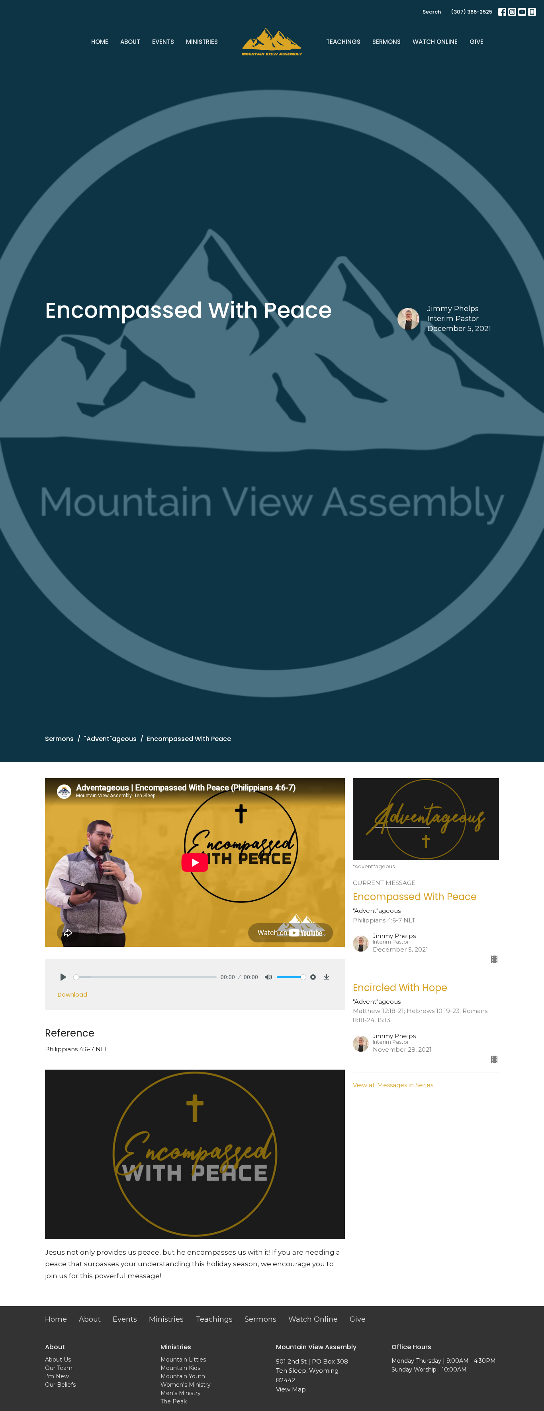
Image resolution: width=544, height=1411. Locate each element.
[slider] (145, 977)
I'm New (57, 1376)
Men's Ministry (180, 1393)
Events (163, 41)
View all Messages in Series (393, 1085)
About (130, 41)
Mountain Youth (182, 1376)
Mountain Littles (183, 1359)
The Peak (173, 1401)
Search (432, 12)
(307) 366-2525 (471, 12)
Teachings (343, 41)
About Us (58, 1359)
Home (99, 41)
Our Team (58, 1368)
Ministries (202, 41)
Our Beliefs (60, 1384)
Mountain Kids (180, 1368)
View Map (291, 1389)
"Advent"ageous (110, 738)
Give (476, 41)
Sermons (386, 41)
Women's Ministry (185, 1384)
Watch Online (435, 41)
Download (72, 994)
